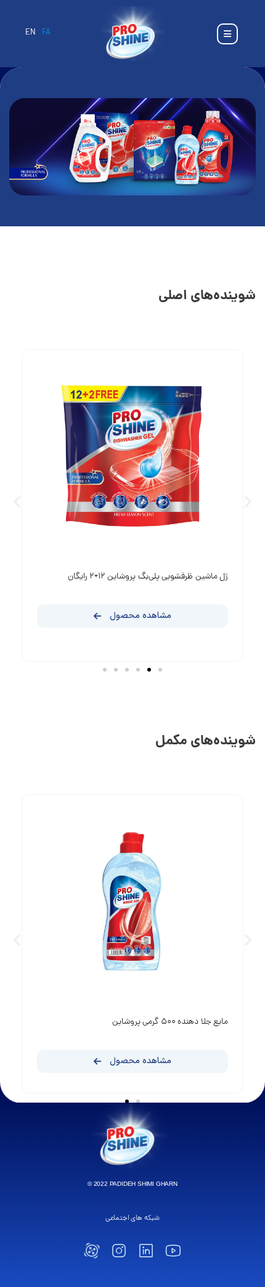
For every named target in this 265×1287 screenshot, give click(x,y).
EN (30, 33)
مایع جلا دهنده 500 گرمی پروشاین (170, 1022)
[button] (17, 501)
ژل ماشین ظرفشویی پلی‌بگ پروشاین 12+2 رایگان (148, 576)
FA (46, 33)
